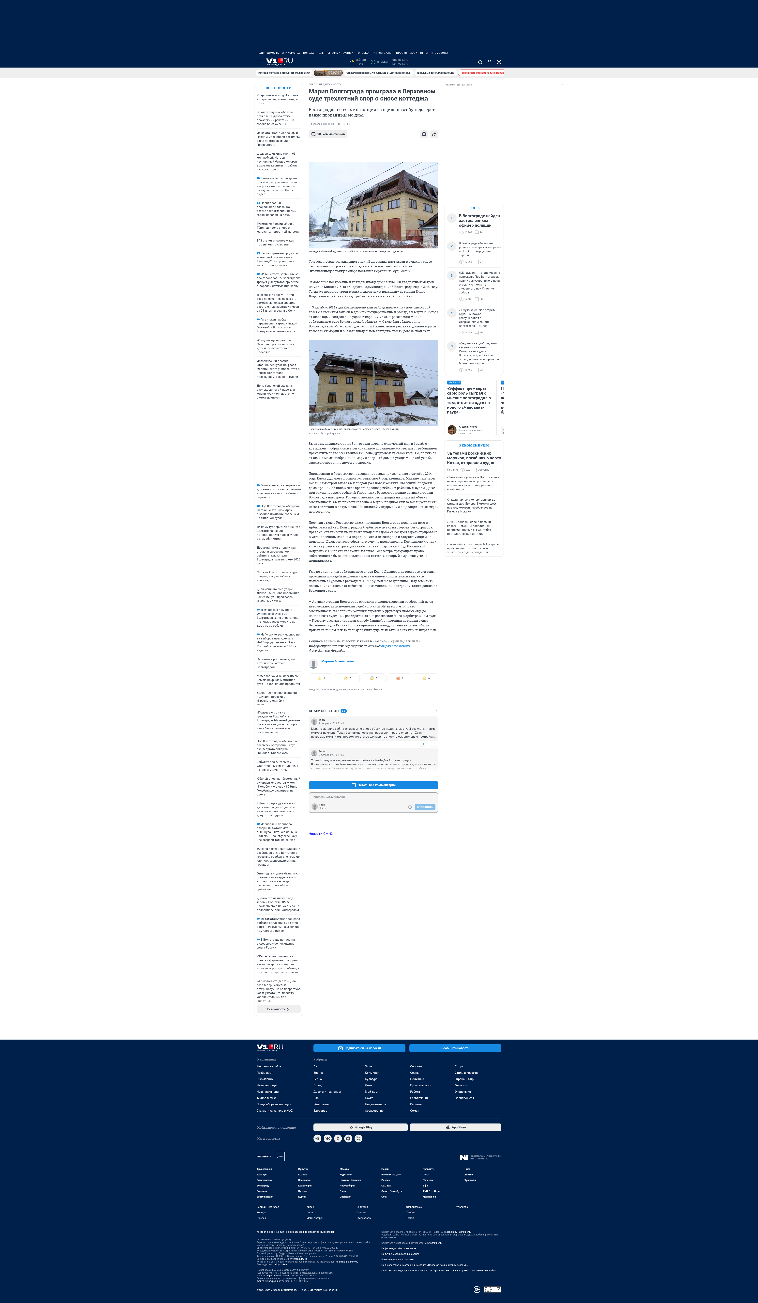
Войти (322, 808)
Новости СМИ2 (321, 834)
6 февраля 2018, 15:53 (321, 124)
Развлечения (419, 1098)
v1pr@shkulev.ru (433, 1243)
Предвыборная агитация (274, 1104)
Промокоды (439, 53)
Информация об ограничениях (398, 1248)
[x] (358, 1138)
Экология (461, 1085)
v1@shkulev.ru (299, 1259)
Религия (416, 1104)
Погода (308, 53)
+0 (422, 744)
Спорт (459, 1066)
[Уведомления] (489, 62)
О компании (265, 1079)
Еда (316, 1098)
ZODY (413, 53)
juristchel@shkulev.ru (347, 1261)
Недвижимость (268, 53)
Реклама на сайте (269, 1066)
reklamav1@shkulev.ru (459, 1232)
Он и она (416, 1066)
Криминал (372, 1073)
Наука (369, 1098)
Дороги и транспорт (327, 1091)
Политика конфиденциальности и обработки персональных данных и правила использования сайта (438, 1270)
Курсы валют (383, 53)
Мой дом (371, 1091)
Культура (371, 1079)
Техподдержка (267, 1098)
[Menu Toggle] (259, 62)
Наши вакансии (268, 1091)
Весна (317, 1079)
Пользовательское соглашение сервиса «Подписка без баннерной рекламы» (424, 1265)
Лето (368, 1085)
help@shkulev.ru (282, 1264)
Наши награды (267, 1085)
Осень (414, 1073)
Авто (316, 1066)
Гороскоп (363, 53)
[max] (348, 1138)
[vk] (328, 1138)
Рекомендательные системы (397, 1259)
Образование (374, 1110)
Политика (417, 1079)
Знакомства (291, 53)
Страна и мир (464, 1079)
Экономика (463, 1091)
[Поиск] (480, 62)
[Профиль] (499, 62)
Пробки (401, 53)
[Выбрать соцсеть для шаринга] (434, 134)
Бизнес (318, 1073)
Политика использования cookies (400, 1254)
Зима (368, 1066)
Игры (424, 53)
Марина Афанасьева (337, 661)
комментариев (331, 134)
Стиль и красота (466, 1073)
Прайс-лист (265, 1073)
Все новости (279, 88)
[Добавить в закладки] (424, 134)
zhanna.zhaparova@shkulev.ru (273, 1275)
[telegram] (317, 1138)
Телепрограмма (328, 53)
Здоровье (320, 1110)
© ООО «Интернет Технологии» (319, 1289)
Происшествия (420, 1085)
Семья (414, 1110)
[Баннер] (328, 73)
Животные (321, 1104)
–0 (433, 744)
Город (317, 1085)
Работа (415, 1091)
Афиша (348, 53)
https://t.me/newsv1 (395, 646)
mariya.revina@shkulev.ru (270, 1281)
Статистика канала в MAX (275, 1110)
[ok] (338, 1138)
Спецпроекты (464, 1098)
